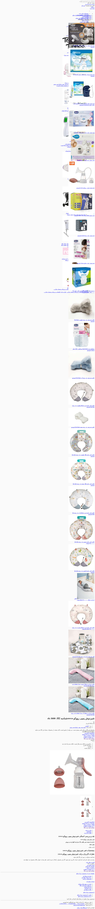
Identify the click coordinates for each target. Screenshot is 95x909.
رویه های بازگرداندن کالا (85, 885)
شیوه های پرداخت (87, 879)
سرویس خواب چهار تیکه (67, 243)
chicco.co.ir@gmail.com (79, 905)
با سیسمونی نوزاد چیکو (88, 892)
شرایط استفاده (87, 887)
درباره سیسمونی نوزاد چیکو (84, 896)
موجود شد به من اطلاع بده (88, 731)
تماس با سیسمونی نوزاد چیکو (84, 895)
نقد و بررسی (88, 830)
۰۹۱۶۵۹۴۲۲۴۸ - (70, 903)
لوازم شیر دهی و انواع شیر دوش (61, 84)
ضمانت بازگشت (88, 737)
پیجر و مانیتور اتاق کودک (67, 110)
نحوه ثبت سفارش (87, 876)
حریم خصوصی (87, 888)
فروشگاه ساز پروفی (82, 907)
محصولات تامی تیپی (83, 13)
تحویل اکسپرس (89, 733)
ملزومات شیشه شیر (70, 144)
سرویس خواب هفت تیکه (67, 245)
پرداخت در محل (88, 735)
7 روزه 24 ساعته (88, 734)
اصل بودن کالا (89, 738)
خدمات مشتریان (90, 881)
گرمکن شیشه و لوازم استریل (63, 85)
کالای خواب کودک (84, 22)
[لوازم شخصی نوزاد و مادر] (75, 105)
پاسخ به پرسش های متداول (84, 884)
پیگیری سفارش (87, 889)
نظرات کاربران (87, 833)
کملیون (87, 726)
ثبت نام (83, 5)
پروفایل (92, 7)
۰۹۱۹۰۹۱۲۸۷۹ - (79, 903)
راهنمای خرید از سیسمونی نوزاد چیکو (85, 873)
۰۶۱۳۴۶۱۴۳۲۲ (62, 903)
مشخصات (88, 831)
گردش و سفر (85, 20)
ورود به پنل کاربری (89, 4)
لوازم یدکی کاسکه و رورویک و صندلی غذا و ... (77, 292)
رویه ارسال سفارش (86, 877)
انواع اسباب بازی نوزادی (67, 258)
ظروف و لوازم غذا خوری (67, 145)
